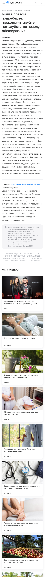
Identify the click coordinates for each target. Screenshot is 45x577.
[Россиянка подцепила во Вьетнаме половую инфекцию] (22, 441)
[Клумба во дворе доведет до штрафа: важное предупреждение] (22, 367)
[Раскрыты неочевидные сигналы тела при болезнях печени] (22, 515)
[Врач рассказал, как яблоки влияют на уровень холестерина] (22, 552)
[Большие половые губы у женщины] (22, 330)
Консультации (7, 10)
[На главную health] (15, 3)
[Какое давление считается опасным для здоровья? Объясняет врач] (22, 478)
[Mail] (7, 3)
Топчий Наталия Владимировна (25, 184)
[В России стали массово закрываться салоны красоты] (22, 404)
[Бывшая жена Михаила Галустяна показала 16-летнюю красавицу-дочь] (22, 293)
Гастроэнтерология (22, 10)
